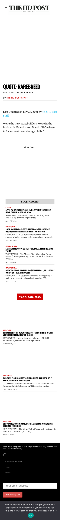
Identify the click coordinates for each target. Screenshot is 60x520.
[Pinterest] (20, 104)
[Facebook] (6, 104)
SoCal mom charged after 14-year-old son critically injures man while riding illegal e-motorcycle (28, 230)
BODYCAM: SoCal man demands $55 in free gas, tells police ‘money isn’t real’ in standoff (30, 271)
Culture (7, 330)
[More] (34, 104)
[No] (56, 510)
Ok (30, 515)
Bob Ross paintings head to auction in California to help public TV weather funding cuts (27, 379)
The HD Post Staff (17, 98)
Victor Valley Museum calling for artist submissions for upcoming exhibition (28, 424)
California (11, 227)
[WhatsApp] (27, 104)
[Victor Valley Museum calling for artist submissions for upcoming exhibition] (30, 405)
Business (7, 376)
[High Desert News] (29, 8)
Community (11, 246)
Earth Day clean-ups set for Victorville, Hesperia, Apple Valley (29, 249)
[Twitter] (13, 104)
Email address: (10, 480)
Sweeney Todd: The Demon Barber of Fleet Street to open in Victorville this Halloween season (28, 333)
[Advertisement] (30, 48)
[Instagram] (4, 454)
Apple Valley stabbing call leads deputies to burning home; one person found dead (28, 211)
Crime (8, 208)
